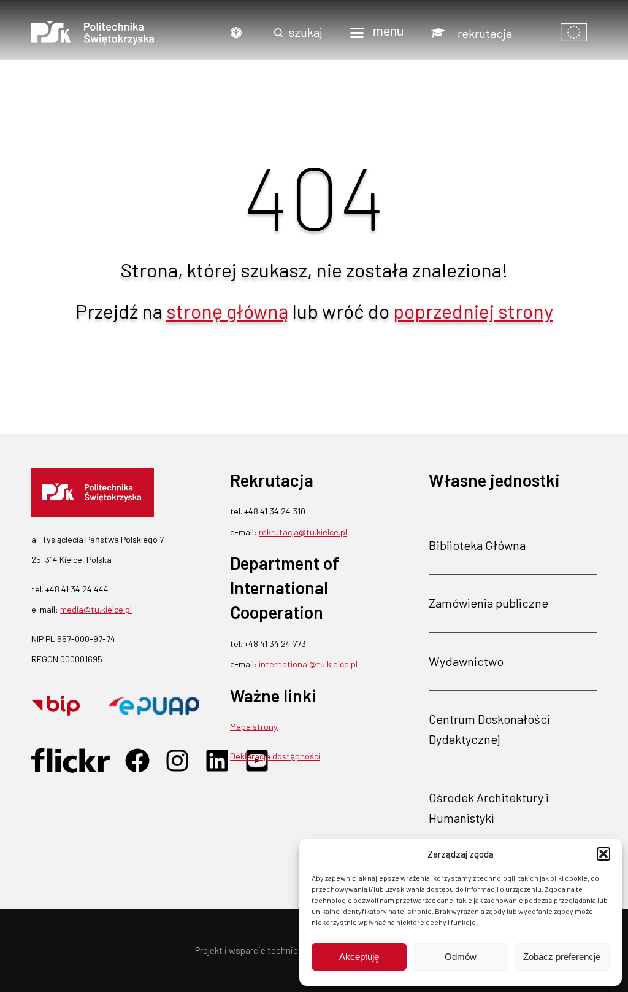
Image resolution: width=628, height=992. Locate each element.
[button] (603, 854)
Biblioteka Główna (477, 545)
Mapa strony (254, 726)
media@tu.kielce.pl (96, 609)
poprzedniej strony (473, 310)
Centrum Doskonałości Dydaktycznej (489, 728)
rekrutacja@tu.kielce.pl (303, 532)
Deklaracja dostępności (275, 756)
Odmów (461, 956)
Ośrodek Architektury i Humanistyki (489, 807)
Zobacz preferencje (561, 956)
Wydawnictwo (466, 661)
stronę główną (227, 310)
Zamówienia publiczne (488, 602)
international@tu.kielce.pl (308, 664)
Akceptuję (359, 956)
